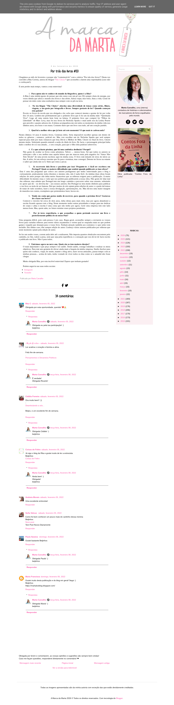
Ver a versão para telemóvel (64, 668)
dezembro (124, 253)
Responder (30, 311)
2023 (123, 246)
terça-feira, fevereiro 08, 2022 (63, 374)
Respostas (32, 317)
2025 (123, 239)
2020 (123, 302)
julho (122, 272)
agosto (123, 268)
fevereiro (124, 290)
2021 (123, 299)
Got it (152, 7)
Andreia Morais (32, 497)
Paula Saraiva (31, 537)
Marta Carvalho (39, 321)
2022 (123, 250)
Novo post (29, 522)
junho (122, 275)
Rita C (28, 303)
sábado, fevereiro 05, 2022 (43, 303)
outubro (123, 261)
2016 (123, 317)
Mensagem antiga (102, 663)
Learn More (140, 7)
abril (122, 283)
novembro (124, 257)
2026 (123, 235)
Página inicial (67, 663)
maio (122, 279)
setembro (124, 264)
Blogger (119, 698)
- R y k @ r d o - (32, 343)
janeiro (123, 294)
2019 (123, 306)
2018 (123, 310)
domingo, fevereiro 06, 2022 (51, 537)
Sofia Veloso (31, 513)
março (123, 287)
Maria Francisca (32, 576)
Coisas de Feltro (33, 449)
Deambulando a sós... (34, 405)
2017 (123, 314)
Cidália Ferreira (32, 396)
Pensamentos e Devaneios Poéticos (40, 358)
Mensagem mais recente (30, 663)
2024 (123, 243)
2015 (123, 321)
